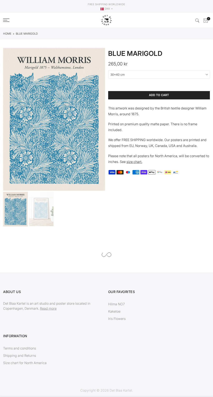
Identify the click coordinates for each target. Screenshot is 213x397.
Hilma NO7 (116, 304)
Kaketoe (114, 311)
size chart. (134, 162)
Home (7, 33)
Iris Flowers (117, 319)
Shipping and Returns (19, 355)
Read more (48, 308)
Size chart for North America (25, 363)
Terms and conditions (19, 348)
